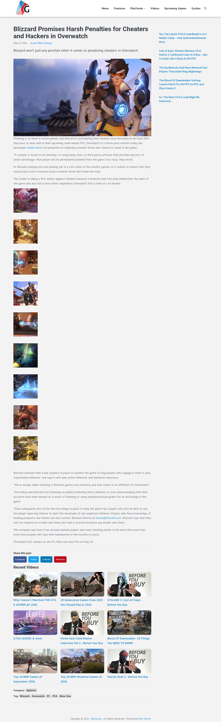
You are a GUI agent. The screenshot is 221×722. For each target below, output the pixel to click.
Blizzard (24, 696)
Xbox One (65, 696)
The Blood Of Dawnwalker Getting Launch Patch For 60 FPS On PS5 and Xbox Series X (181, 84)
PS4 (54, 696)
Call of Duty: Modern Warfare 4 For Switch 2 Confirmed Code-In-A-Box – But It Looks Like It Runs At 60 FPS (183, 55)
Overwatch (38, 696)
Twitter (33, 559)
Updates (31, 690)
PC (48, 696)
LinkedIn (46, 559)
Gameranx (96, 718)
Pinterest (60, 559)
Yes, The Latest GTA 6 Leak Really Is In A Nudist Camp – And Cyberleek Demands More (182, 38)
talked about (35, 147)
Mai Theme (145, 718)
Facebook (20, 559)
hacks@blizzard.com (109, 518)
